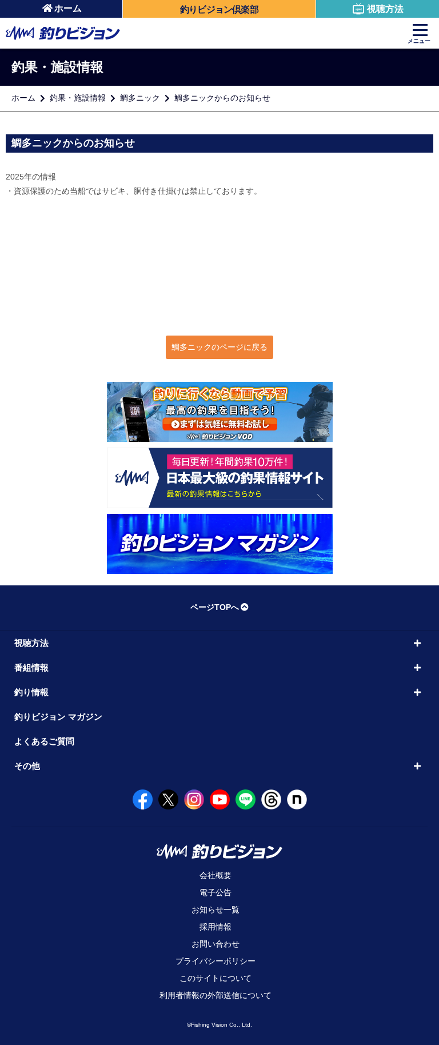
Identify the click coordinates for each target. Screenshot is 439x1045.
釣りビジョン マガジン (58, 716)
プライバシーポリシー (215, 961)
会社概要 (215, 875)
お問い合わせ (215, 943)
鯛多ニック (140, 97)
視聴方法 (385, 9)
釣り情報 (31, 692)
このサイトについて (215, 978)
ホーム (68, 8)
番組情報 (31, 667)
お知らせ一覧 (215, 909)
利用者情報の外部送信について (215, 995)
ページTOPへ (214, 607)
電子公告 (215, 892)
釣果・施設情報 (78, 97)
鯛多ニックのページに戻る (219, 347)
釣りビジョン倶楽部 (219, 9)
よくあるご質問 (44, 741)
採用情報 (215, 926)
